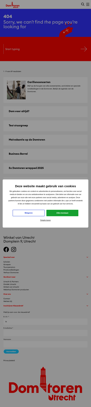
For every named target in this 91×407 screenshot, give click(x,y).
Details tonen (45, 220)
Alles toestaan (62, 213)
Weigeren (29, 213)
